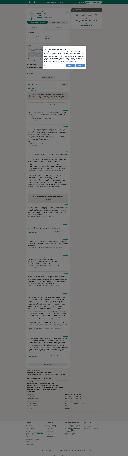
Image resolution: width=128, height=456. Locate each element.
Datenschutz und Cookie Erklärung (68, 61)
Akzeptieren (80, 65)
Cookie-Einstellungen (49, 65)
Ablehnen (70, 65)
